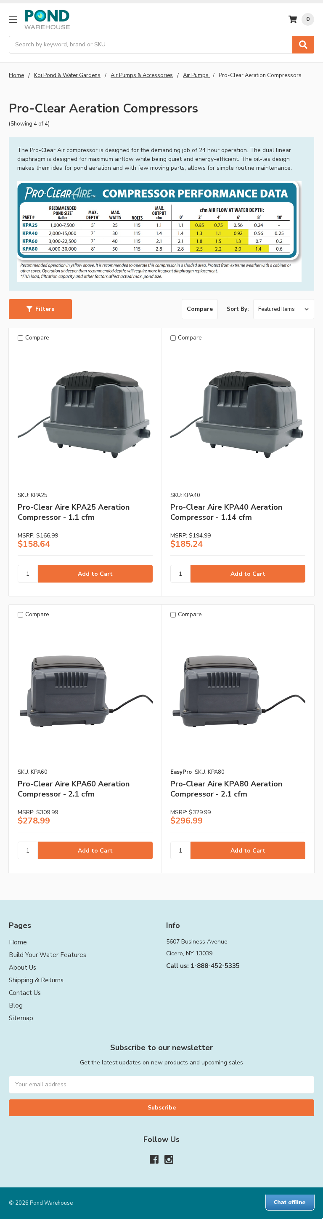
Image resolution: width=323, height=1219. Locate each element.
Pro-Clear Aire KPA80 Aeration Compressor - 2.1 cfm (226, 789)
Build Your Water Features (47, 955)
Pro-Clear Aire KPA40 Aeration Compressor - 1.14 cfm (226, 512)
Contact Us (25, 993)
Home (18, 942)
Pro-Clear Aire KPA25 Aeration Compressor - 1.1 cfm (74, 512)
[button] (40, 309)
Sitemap (21, 1018)
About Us (22, 967)
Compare (200, 309)
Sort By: (238, 309)
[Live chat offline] (290, 1203)
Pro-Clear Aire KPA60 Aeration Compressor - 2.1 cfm (74, 789)
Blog (16, 1005)
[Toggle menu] (12, 19)
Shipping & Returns (36, 980)
